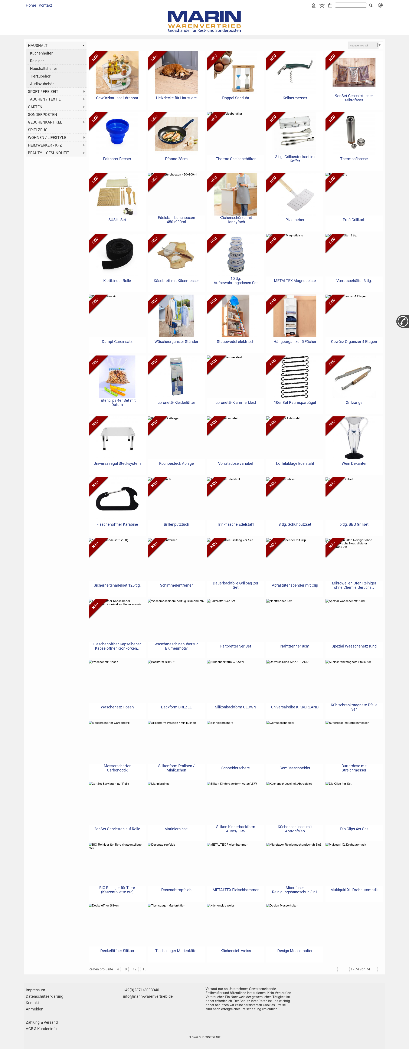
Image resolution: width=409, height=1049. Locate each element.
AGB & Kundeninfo (41, 1028)
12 (135, 969)
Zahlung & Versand (42, 1022)
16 (144, 969)
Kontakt (45, 5)
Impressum (35, 990)
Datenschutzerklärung (44, 996)
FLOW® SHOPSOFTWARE (204, 1037)
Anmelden (34, 1009)
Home (31, 5)
